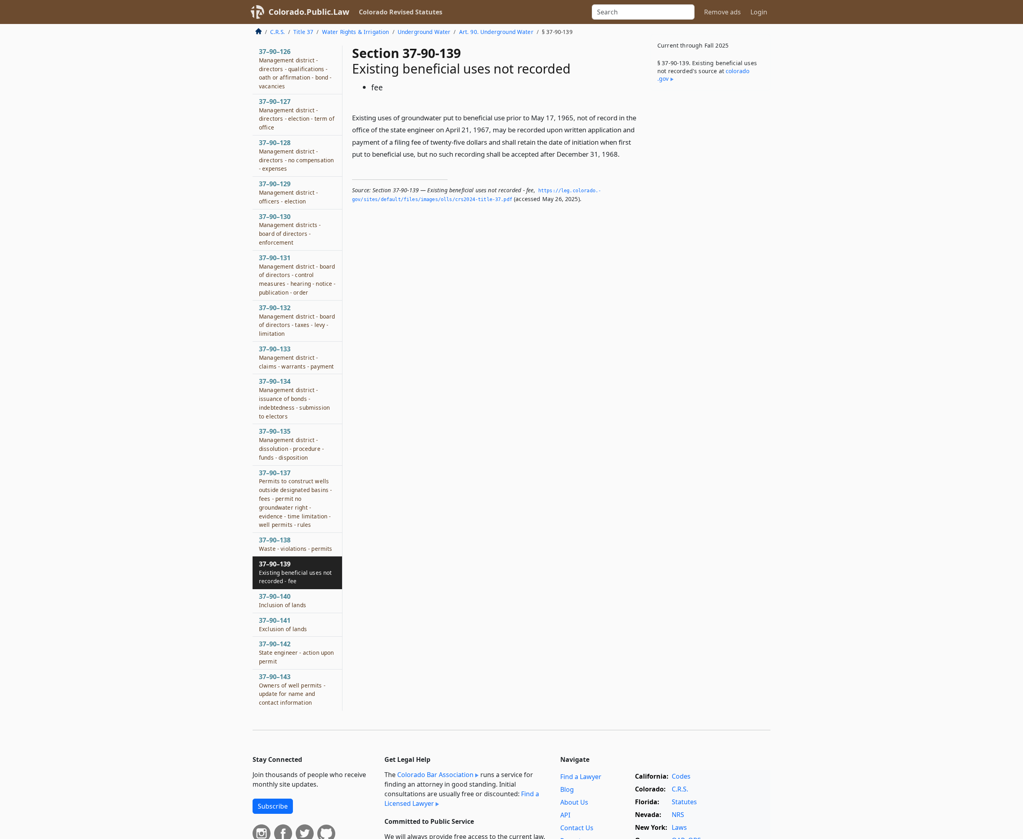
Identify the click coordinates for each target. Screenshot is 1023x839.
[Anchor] (624, 153)
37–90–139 (295, 572)
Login (758, 12)
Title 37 (303, 32)
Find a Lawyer (580, 776)
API (565, 815)
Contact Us (576, 827)
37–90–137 (295, 498)
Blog (567, 789)
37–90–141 (283, 624)
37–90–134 (294, 398)
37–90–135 (291, 444)
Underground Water (424, 32)
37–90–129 (288, 192)
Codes (681, 776)
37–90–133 (296, 357)
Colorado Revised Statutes (400, 12)
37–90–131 (297, 274)
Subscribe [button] (273, 806)
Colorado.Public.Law (309, 11)
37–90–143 (292, 689)
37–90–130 (290, 229)
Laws (679, 827)
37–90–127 (296, 114)
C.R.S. (277, 32)
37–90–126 (295, 68)
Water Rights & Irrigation (355, 32)
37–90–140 (282, 600)
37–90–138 (295, 544)
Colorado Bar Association (435, 774)
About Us (574, 802)
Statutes (684, 801)
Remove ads (722, 12)
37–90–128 (296, 155)
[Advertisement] (710, 221)
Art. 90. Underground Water (496, 32)
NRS (678, 814)
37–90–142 (296, 652)
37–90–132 (297, 320)
